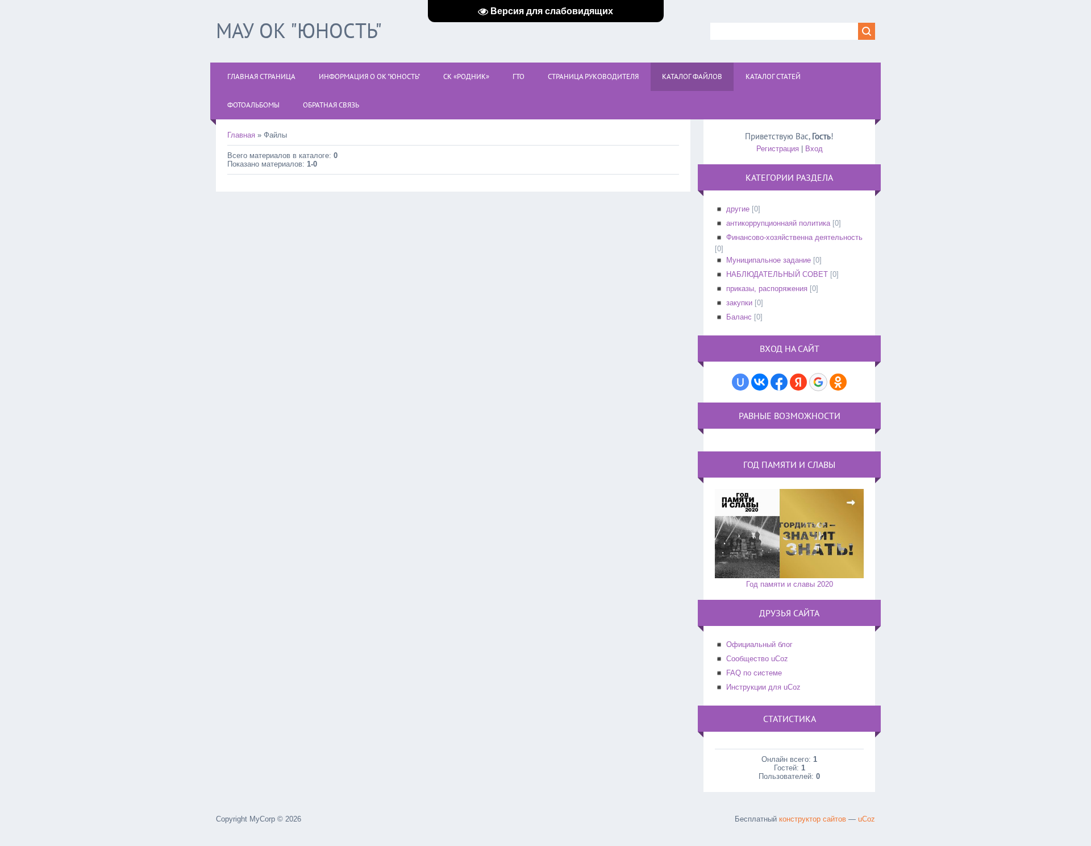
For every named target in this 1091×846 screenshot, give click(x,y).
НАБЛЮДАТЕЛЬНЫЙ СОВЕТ (777, 274)
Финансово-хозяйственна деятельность (794, 237)
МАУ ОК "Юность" (299, 30)
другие (737, 209)
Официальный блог (759, 644)
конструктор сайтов (812, 819)
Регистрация (777, 148)
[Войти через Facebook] (779, 382)
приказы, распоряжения (766, 288)
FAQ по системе (754, 673)
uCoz (866, 819)
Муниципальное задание (768, 260)
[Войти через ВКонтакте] (759, 382)
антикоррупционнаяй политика (778, 223)
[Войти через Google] (818, 382)
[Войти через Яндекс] (798, 382)
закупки (739, 302)
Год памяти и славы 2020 (789, 584)
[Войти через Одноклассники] (838, 382)
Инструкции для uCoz (763, 687)
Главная (241, 135)
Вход (814, 148)
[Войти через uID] (740, 382)
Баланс (739, 317)
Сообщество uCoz (757, 658)
